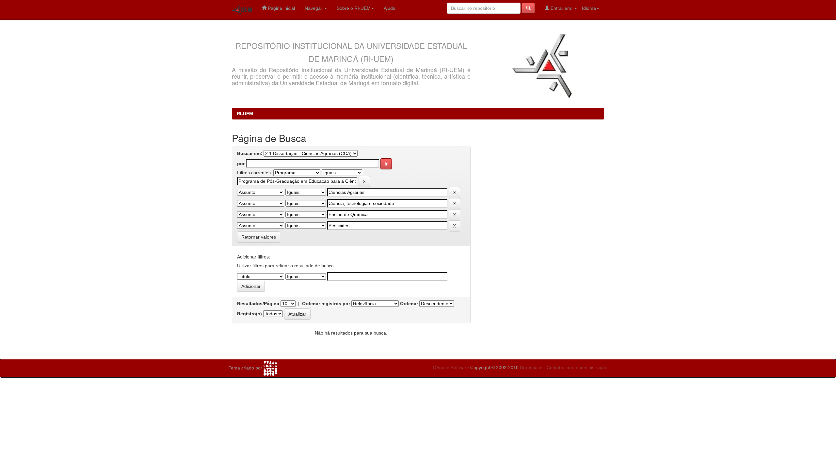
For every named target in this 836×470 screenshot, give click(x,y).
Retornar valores (258, 237)
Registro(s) (249, 313)
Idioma (589, 8)
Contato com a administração (577, 367)
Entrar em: (561, 8)
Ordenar (409, 303)
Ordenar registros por (326, 303)
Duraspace (531, 367)
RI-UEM (245, 113)
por (241, 163)
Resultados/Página (258, 303)
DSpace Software (451, 367)
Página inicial (280, 8)
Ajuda (389, 8)
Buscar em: (249, 153)
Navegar (314, 8)
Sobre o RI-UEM (354, 8)
